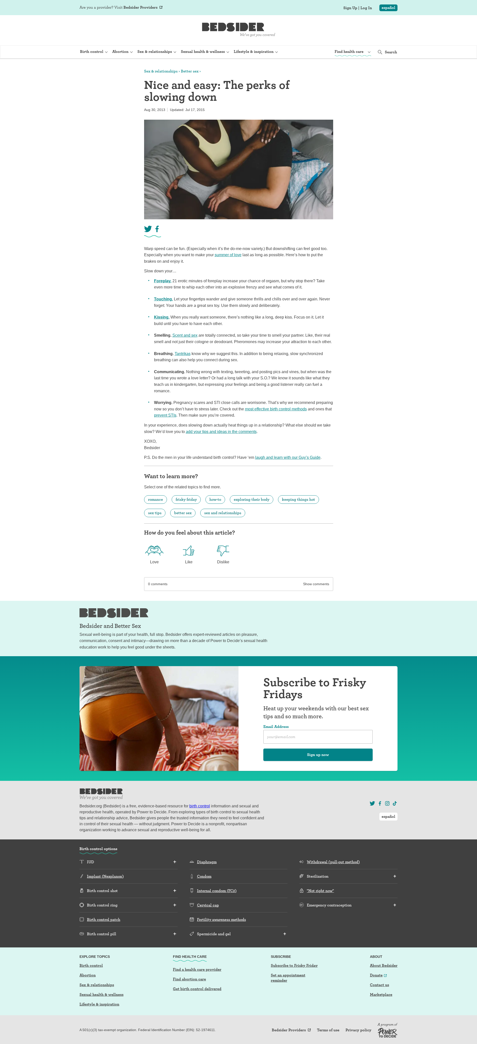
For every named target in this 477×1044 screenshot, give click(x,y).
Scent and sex (185, 335)
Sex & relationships (161, 71)
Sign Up (350, 8)
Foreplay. (162, 281)
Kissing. (161, 317)
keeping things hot (298, 499)
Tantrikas (183, 354)
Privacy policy (358, 1030)
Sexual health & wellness (101, 994)
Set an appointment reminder (288, 978)
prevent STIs (165, 415)
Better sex (190, 71)
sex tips (154, 512)
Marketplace (381, 994)
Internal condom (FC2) (217, 890)
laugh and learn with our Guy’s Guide (287, 457)
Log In (366, 8)
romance (155, 499)
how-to (215, 499)
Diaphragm (207, 862)
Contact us (379, 984)
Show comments (316, 584)
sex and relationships (222, 512)
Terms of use (328, 1030)
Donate (376, 975)
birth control (199, 806)
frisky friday (186, 499)
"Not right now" (320, 890)
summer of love (228, 255)
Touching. (163, 299)
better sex (183, 512)
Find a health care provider (197, 969)
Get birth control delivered (197, 988)
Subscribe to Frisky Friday (294, 965)
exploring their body (251, 499)
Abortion (88, 975)
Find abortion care (189, 979)
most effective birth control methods (276, 409)
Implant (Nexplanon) (105, 876)
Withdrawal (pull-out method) (333, 862)
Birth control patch (103, 919)
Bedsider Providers (140, 7)
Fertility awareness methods (221, 919)
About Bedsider (384, 965)
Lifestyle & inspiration (99, 1004)
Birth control (91, 965)
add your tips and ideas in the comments (221, 432)
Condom (204, 876)
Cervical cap (208, 905)
